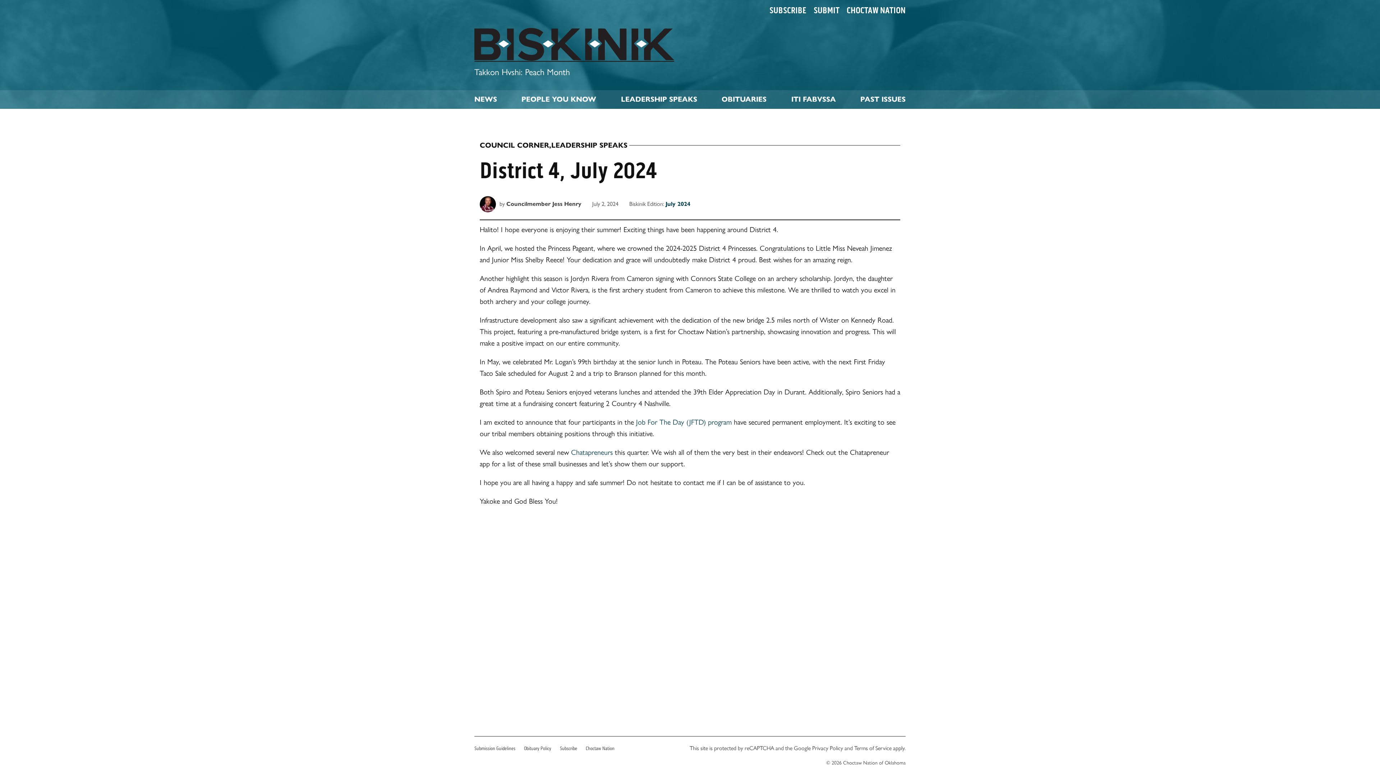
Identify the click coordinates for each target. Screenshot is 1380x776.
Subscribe (787, 10)
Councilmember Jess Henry (543, 203)
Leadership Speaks (659, 99)
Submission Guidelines (494, 748)
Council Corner (514, 145)
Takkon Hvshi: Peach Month (522, 72)
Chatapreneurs (592, 452)
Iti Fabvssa (813, 99)
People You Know (558, 99)
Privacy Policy (827, 748)
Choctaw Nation (876, 10)
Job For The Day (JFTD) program (684, 422)
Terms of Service (873, 748)
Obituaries (744, 99)
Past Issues (883, 99)
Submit (827, 10)
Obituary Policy (537, 748)
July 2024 (678, 203)
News (485, 99)
